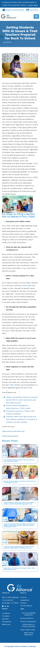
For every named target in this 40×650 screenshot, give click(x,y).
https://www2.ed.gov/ (10, 436)
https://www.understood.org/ (13, 431)
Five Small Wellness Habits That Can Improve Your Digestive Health (19, 460)
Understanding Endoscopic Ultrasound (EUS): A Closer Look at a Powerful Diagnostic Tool (19, 503)
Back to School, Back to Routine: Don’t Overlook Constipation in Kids (20, 481)
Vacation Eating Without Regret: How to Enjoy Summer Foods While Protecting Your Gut (19, 547)
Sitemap (32, 646)
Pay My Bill (33, 10)
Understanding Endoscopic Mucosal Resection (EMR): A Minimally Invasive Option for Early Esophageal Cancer (19, 525)
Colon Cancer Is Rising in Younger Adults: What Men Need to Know (19, 568)
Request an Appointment (15, 10)
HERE (12, 385)
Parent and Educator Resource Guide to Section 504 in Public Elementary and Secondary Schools (22, 400)
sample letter (26, 286)
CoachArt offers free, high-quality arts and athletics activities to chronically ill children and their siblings (21, 419)
